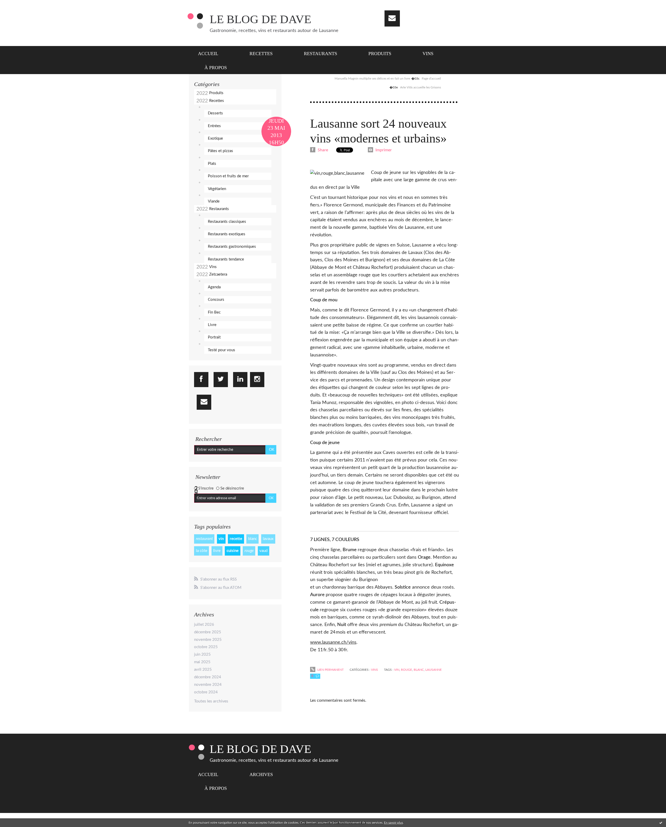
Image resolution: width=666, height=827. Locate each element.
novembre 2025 (208, 640)
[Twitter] (221, 379)
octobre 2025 (206, 647)
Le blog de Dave (260, 19)
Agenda (214, 287)
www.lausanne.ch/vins (333, 642)
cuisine (233, 551)
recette (236, 539)
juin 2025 (202, 654)
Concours (216, 300)
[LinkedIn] (240, 379)
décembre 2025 (207, 632)
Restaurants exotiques (226, 234)
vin (221, 539)
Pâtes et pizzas (220, 151)
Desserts (215, 113)
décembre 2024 (207, 677)
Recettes (261, 53)
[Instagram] (257, 379)
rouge (249, 551)
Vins (427, 53)
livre (217, 551)
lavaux (268, 539)
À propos (215, 67)
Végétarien (217, 189)
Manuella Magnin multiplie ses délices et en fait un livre (372, 78)
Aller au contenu (18, 5)
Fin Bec (214, 312)
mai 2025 (202, 662)
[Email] (392, 18)
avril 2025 (203, 670)
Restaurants (320, 53)
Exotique (215, 138)
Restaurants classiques (227, 222)
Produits (379, 53)
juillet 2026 (204, 625)
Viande (214, 201)
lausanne (433, 669)
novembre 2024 (208, 685)
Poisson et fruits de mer (228, 176)
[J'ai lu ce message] (661, 823)
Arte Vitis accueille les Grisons (420, 87)
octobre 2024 (206, 692)
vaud (263, 551)
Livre (212, 325)
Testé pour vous (221, 350)
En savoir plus (393, 822)
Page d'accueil (431, 78)
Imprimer (383, 150)
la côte (201, 551)
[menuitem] (211, 53)
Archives (261, 774)
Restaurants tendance (226, 259)
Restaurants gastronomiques (232, 247)
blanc (252, 539)
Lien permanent (330, 669)
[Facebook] (201, 379)
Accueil (208, 53)
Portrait (214, 337)
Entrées (214, 126)
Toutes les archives (211, 701)
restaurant (204, 539)
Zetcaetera (218, 274)
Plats (212, 164)
